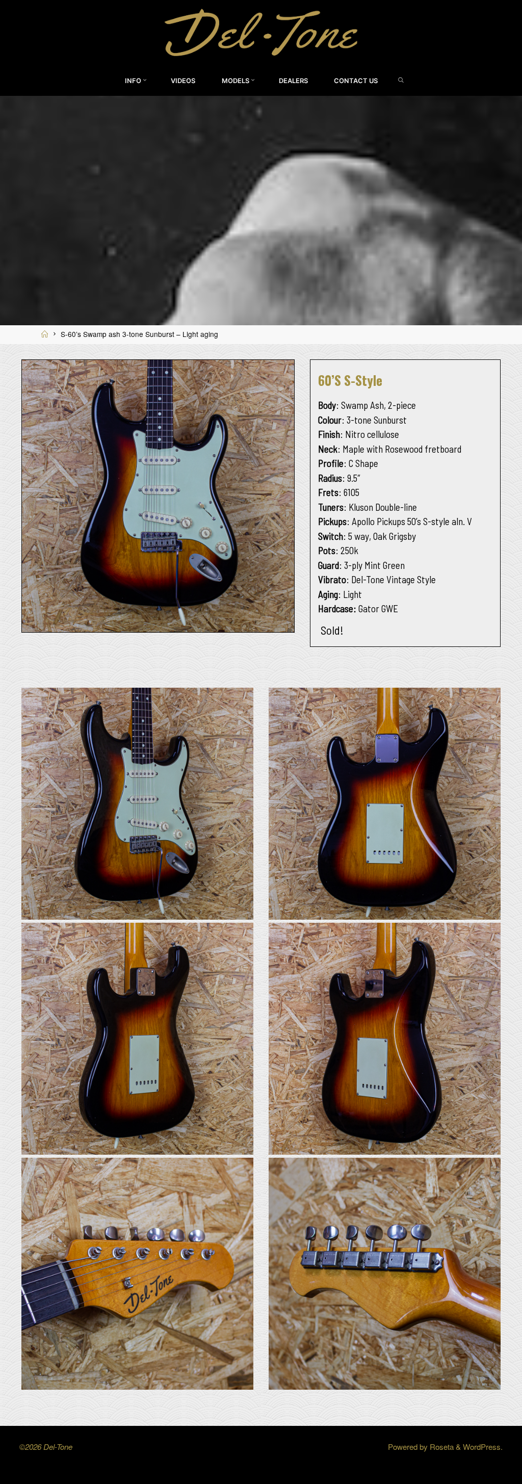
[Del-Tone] (261, 30)
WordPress (482, 1446)
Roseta (441, 1446)
